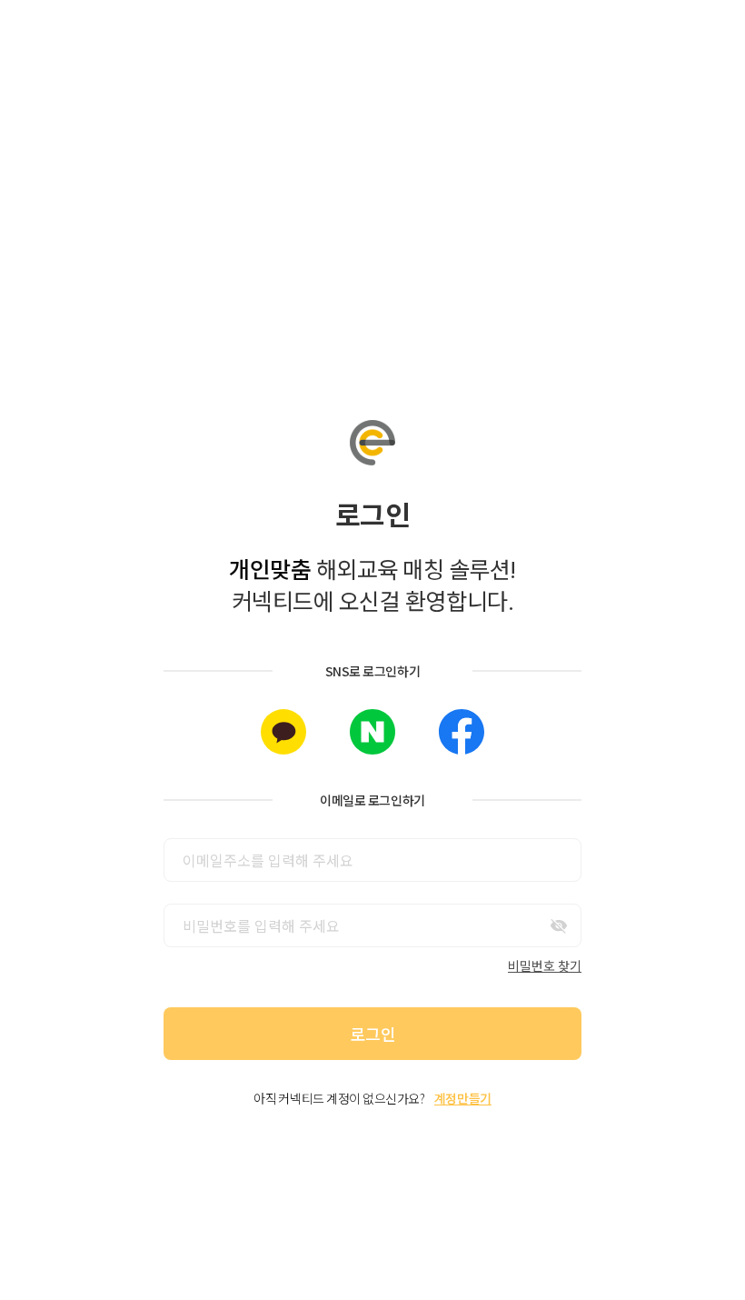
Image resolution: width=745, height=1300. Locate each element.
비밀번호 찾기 (544, 965)
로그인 (373, 1033)
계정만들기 (463, 1098)
